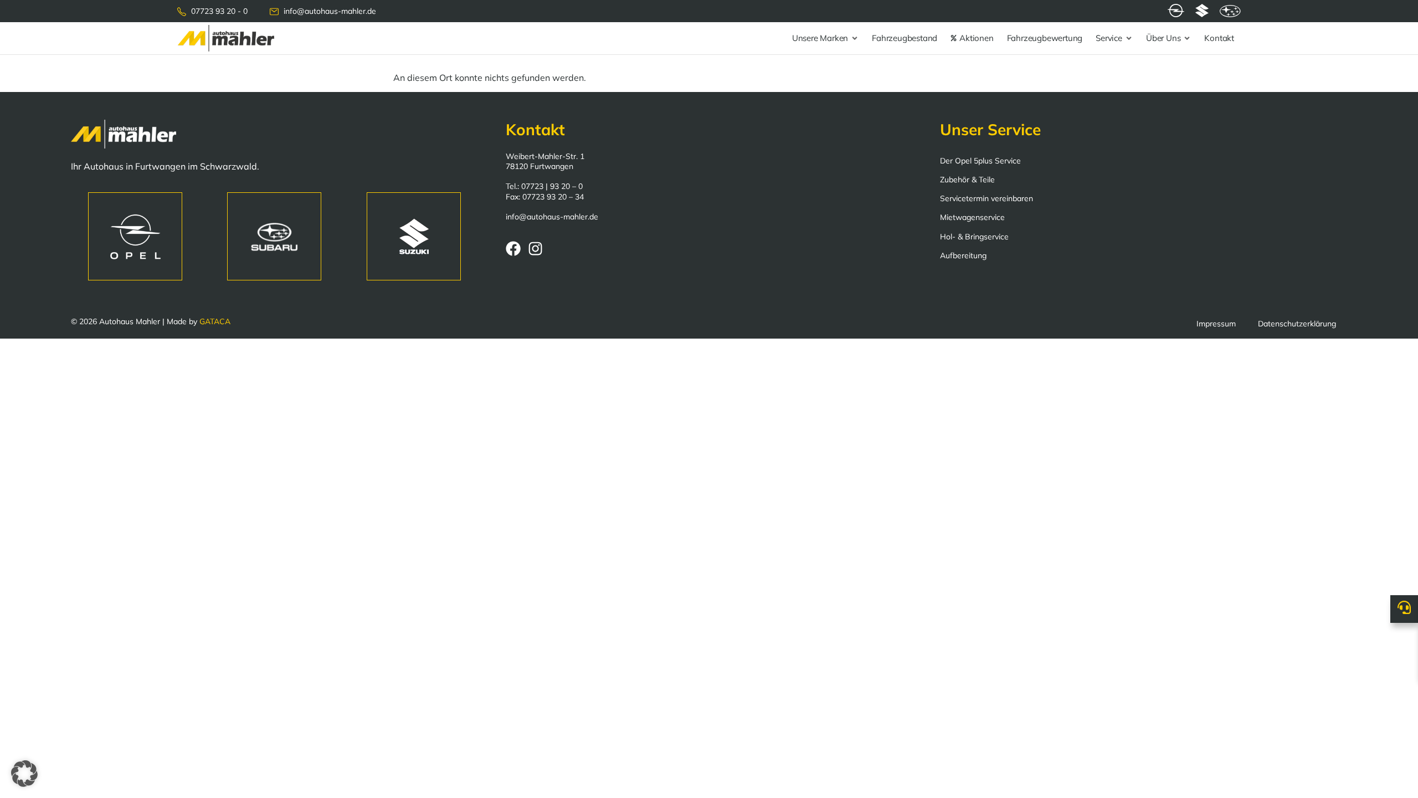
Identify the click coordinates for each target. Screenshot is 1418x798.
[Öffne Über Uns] (1187, 38)
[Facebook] (513, 248)
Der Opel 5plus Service (980, 161)
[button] (24, 773)
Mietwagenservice (972, 217)
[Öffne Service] (1129, 38)
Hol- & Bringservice (974, 237)
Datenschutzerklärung (1297, 324)
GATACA (214, 321)
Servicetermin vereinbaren (986, 198)
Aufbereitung (963, 255)
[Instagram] (535, 248)
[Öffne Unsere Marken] (855, 38)
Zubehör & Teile (967, 180)
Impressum (1216, 324)
